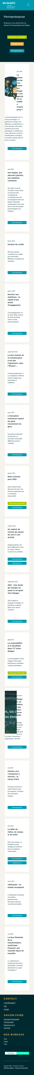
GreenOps (7, 1028)
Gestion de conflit (16, 244)
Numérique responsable (17, 37)
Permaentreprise (17, 51)
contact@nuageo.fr (9, 1003)
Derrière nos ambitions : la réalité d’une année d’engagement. (14, 299)
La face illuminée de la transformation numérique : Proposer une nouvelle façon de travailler (16, 945)
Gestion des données (21, 1068)
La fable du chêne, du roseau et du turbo (15, 832)
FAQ (5, 1006)
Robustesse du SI (9, 1025)
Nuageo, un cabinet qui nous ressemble (20, 707)
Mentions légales (9, 1068)
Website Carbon (22, 1053)
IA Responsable (9, 1022)
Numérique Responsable (17, 503)
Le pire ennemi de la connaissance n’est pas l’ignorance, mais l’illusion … (16, 360)
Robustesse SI (17, 563)
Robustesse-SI (17, 44)
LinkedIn (6, 1009)
